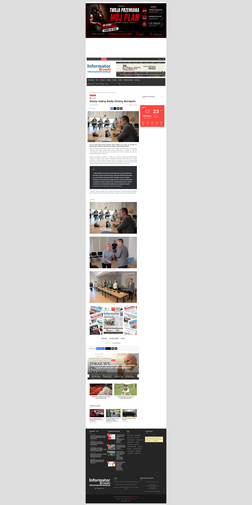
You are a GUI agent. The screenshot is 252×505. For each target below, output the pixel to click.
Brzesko (130, 437)
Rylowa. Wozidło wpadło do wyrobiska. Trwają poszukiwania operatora (112, 420)
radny (123, 338)
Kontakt (120, 79)
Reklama (114, 79)
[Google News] (116, 343)
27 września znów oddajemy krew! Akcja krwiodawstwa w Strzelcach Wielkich (120, 438)
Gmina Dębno (131, 439)
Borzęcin (104, 338)
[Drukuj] (121, 108)
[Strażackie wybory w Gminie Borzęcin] (129, 413)
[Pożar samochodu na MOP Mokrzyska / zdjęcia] (111, 447)
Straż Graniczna (137, 448)
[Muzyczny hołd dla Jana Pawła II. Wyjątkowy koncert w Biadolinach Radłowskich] (111, 464)
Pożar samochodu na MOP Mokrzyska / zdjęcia (120, 447)
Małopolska (130, 442)
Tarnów (130, 453)
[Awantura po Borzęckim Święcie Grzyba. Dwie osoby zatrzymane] (97, 413)
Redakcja (109, 79)
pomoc (136, 444)
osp (137, 442)
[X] (115, 108)
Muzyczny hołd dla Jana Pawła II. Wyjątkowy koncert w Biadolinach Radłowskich (120, 466)
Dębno (137, 437)
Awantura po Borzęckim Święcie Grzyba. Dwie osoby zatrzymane (96, 420)
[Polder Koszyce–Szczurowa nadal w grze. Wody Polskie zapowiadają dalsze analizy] (111, 453)
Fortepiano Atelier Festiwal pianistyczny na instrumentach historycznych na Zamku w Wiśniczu (113, 367)
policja (129, 444)
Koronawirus (139, 439)
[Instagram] (100, 488)
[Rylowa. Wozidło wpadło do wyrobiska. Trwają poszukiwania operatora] (113, 413)
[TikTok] (102, 488)
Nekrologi (137, 79)
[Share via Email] (118, 108)
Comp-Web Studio (132, 498)
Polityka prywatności (128, 79)
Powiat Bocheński (131, 446)
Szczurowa (130, 451)
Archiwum (102, 79)
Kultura (113, 360)
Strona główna (91, 79)
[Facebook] (111, 108)
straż (129, 448)
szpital (138, 451)
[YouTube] (99, 488)
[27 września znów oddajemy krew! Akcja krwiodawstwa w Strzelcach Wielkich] (111, 436)
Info (97, 79)
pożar (140, 446)
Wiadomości (99, 92)
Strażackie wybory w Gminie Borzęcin (129, 419)
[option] (113, 366)
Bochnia (130, 435)
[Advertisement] (126, 48)
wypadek (137, 453)
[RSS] (103, 488)
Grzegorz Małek (114, 338)
